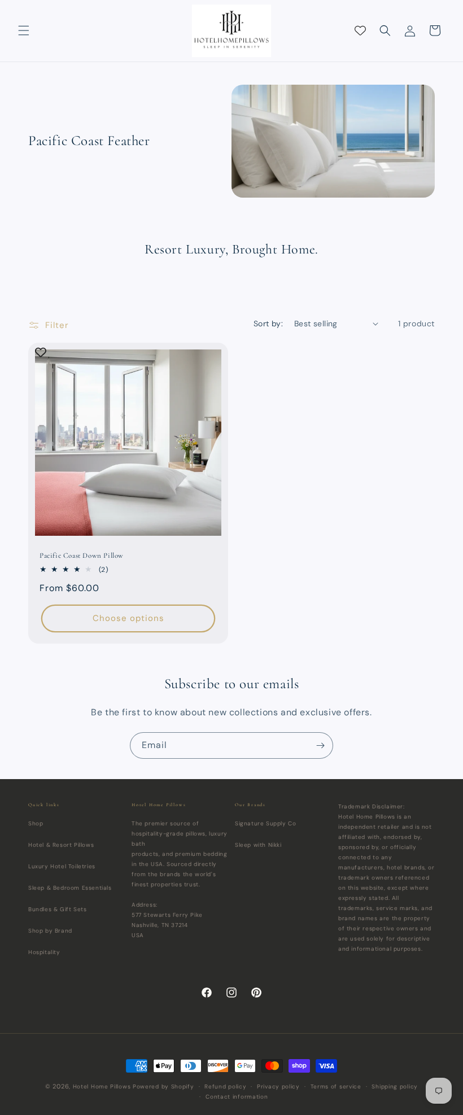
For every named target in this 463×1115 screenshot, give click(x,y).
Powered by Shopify (163, 1086)
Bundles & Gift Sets (57, 909)
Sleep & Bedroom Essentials (70, 887)
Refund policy (225, 1086)
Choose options (128, 618)
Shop (35, 823)
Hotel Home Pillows (102, 1086)
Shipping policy (395, 1086)
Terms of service (336, 1086)
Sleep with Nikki (258, 845)
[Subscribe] (320, 745)
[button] (23, 30)
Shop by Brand (50, 930)
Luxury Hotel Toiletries (61, 866)
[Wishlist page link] (360, 30)
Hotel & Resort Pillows (61, 845)
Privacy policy (278, 1086)
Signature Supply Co (265, 823)
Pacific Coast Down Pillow (82, 555)
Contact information (237, 1096)
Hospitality (44, 952)
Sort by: (268, 323)
